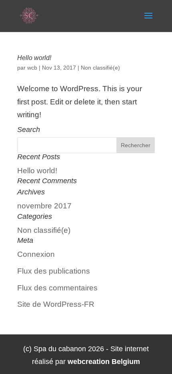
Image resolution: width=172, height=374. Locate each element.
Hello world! (34, 57)
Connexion (36, 254)
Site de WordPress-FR (55, 304)
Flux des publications (53, 271)
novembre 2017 (44, 206)
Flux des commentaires (57, 288)
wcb (32, 67)
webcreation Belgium (104, 362)
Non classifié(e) (100, 67)
